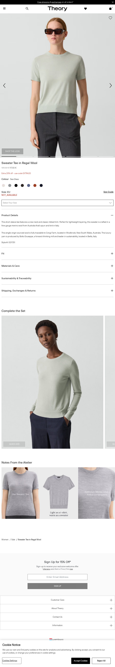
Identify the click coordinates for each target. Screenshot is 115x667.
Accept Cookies (81, 661)
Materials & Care (10, 265)
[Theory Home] (57, 9)
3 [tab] (41, 156)
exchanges (56, 2)
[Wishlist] (85, 9)
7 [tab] (106, 156)
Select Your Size (10, 203)
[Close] (113, 2)
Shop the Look (12, 151)
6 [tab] (90, 156)
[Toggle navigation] (4, 9)
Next (110, 85)
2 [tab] (25, 156)
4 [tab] (57, 156)
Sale (13, 539)
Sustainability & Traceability (16, 278)
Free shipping (43, 2)
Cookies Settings (9, 660)
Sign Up (57, 586)
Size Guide (108, 192)
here (71, 569)
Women (5, 539)
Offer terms (46, 569)
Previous (4, 85)
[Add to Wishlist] (110, 18)
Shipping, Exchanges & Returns (18, 290)
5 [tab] (73, 156)
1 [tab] (8, 156)
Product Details (9, 215)
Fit (2, 253)
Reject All (101, 661)
